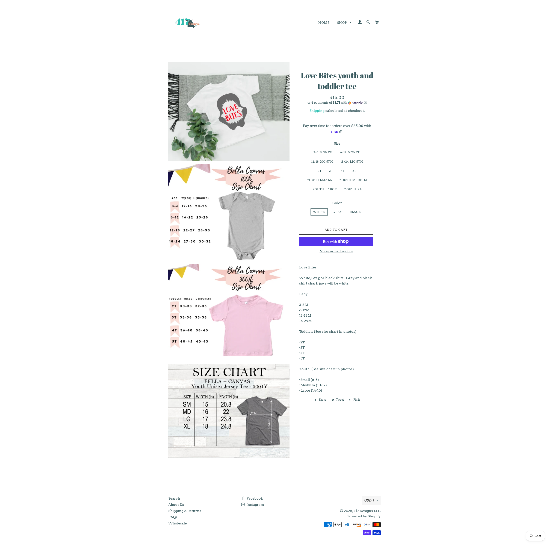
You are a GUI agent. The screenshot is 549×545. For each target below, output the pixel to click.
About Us (176, 505)
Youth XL (353, 189)
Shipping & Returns (184, 511)
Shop (342, 22)
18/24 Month (352, 161)
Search (174, 498)
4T (343, 170)
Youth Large (324, 189)
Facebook (254, 498)
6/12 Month (350, 152)
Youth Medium (353, 180)
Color (337, 203)
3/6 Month (323, 152)
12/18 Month (322, 161)
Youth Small (319, 180)
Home (324, 22)
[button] (337, 103)
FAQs (172, 517)
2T (320, 170)
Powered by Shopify (364, 516)
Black (355, 212)
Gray (337, 212)
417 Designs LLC (367, 511)
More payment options (336, 251)
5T (355, 170)
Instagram (255, 505)
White (319, 212)
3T (331, 170)
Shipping (316, 111)
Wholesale (177, 523)
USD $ (369, 500)
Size (337, 143)
